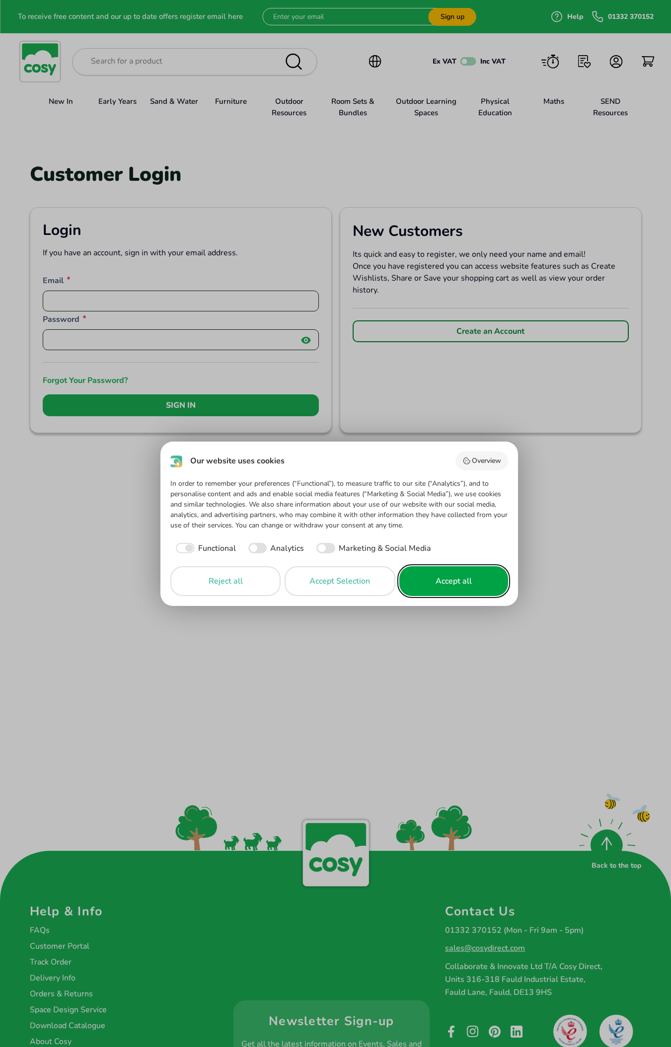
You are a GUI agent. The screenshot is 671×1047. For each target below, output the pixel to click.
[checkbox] (203, 548)
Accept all (454, 581)
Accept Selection (339, 581)
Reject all (226, 581)
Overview (486, 460)
